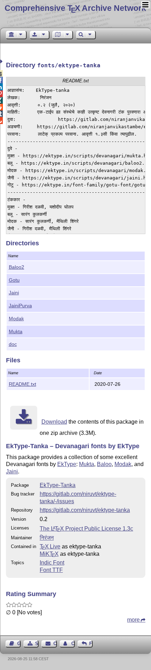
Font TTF (51, 570)
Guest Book (19, 643)
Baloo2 (16, 267)
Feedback (91, 643)
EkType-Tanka (58, 485)
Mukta (15, 331)
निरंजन (47, 538)
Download (54, 422)
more (133, 620)
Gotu (14, 280)
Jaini (14, 292)
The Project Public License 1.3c (86, 529)
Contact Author (73, 643)
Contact (55, 643)
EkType (66, 464)
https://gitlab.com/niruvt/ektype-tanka (85, 510)
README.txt (22, 384)
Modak (16, 318)
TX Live (50, 546)
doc (13, 344)
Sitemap (37, 643)
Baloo (104, 464)
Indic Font (52, 563)
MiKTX (49, 554)
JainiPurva (20, 305)
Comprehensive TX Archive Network (75, 8)
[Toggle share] (2, 61)
